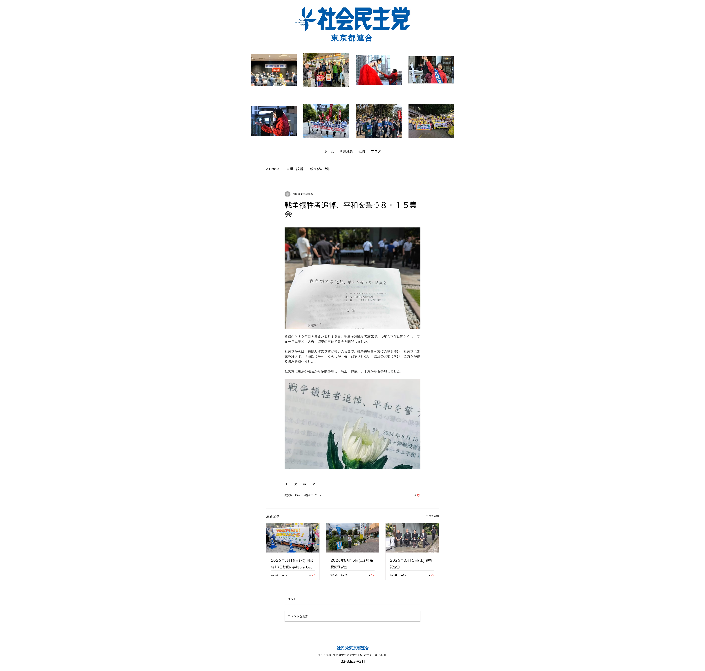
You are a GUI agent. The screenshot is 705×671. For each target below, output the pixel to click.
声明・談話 (294, 169)
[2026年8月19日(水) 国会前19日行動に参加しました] (292, 538)
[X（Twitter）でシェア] (295, 484)
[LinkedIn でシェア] (304, 484)
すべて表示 (432, 515)
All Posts (272, 169)
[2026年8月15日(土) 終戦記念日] (412, 538)
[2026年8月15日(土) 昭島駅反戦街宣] (352, 538)
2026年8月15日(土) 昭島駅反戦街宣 (351, 564)
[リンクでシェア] (313, 484)
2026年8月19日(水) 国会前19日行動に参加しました (292, 564)
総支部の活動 (320, 169)
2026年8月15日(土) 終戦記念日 (411, 564)
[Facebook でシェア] (286, 484)
